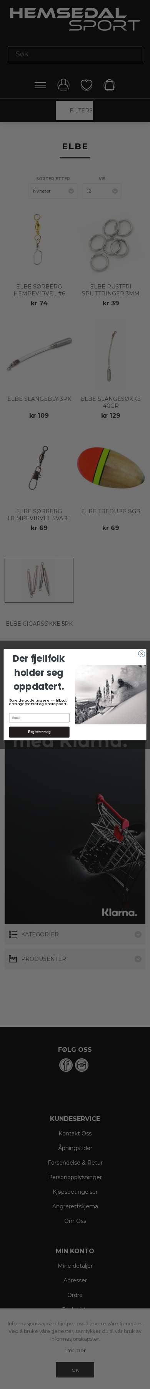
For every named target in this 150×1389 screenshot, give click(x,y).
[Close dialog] (141, 653)
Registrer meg (39, 732)
